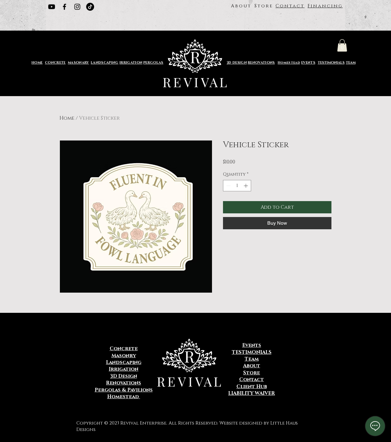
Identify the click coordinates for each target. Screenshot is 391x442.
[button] (342, 45)
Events (251, 345)
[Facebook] (64, 7)
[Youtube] (52, 7)
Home (67, 118)
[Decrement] (228, 185)
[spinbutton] (237, 185)
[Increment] (246, 185)
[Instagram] (77, 7)
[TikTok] (90, 7)
